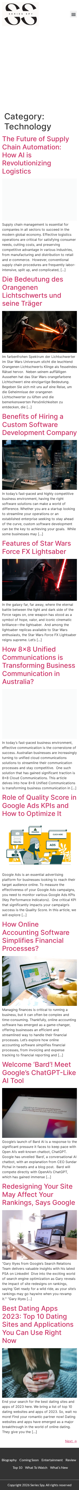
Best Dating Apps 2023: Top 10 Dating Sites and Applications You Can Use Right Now (38, 1324)
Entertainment (52, 1460)
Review (71, 1460)
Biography (9, 1460)
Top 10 (17, 1467)
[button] (73, 14)
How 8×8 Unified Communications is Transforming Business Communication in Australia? (38, 665)
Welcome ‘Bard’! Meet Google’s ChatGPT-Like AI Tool (39, 1072)
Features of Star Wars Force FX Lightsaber (36, 547)
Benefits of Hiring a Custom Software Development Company (39, 424)
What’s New (59, 1467)
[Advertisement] (39, 69)
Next (71, 1441)
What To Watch (36, 1467)
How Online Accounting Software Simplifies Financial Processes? (36, 936)
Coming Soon (29, 1460)
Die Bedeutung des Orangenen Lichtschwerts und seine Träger (32, 291)
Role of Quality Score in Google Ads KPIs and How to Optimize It (39, 805)
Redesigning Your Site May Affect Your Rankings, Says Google (38, 1194)
